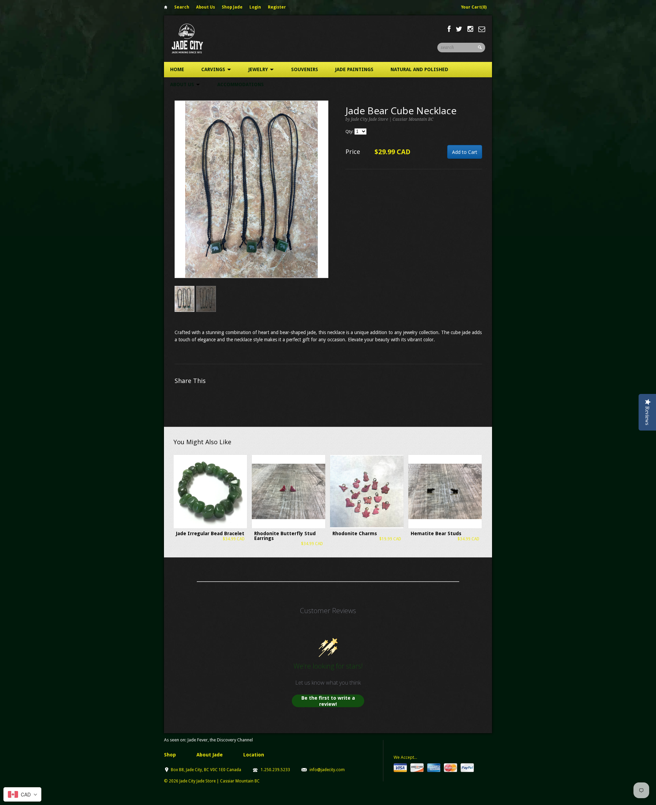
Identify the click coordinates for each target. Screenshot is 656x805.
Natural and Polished (419, 69)
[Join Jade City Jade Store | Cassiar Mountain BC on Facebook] (449, 29)
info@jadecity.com (327, 769)
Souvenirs (304, 69)
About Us (205, 7)
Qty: (349, 131)
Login (255, 7)
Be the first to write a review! (328, 701)
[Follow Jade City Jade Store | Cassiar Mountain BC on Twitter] (459, 29)
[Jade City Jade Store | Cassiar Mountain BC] (193, 38)
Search (181, 7)
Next (323, 196)
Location (253, 754)
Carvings (214, 69)
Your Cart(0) (474, 7)
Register (277, 7)
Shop (170, 754)
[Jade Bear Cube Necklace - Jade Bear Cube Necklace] (251, 189)
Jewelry (258, 69)
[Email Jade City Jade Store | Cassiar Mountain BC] (481, 29)
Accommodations (240, 84)
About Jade (209, 754)
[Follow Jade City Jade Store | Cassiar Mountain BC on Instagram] (470, 29)
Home (165, 8)
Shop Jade (232, 7)
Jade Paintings (354, 69)
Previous (180, 196)
